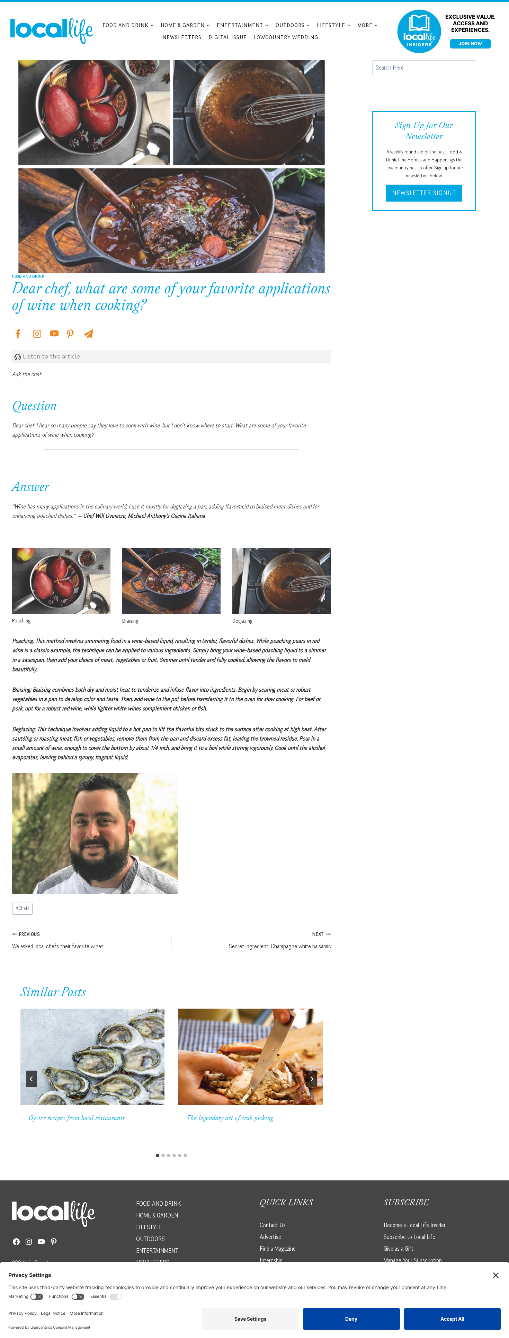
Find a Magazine (278, 1248)
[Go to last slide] (31, 1079)
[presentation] (92, 1057)
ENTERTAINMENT (157, 1250)
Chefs (22, 908)
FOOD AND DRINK (158, 1203)
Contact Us (273, 1225)
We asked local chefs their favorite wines (58, 940)
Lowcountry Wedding (285, 37)
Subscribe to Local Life (409, 1236)
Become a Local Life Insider (415, 1225)
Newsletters (182, 37)
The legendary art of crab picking (230, 1118)
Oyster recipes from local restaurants (77, 1118)
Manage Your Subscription (413, 1260)
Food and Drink (28, 276)
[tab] (157, 1155)
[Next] (311, 1079)
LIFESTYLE (149, 1227)
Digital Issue (227, 37)
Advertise (270, 1236)
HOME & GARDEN (157, 1215)
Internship (271, 1260)
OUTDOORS (150, 1238)
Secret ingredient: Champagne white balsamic (280, 940)
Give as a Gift (398, 1248)
